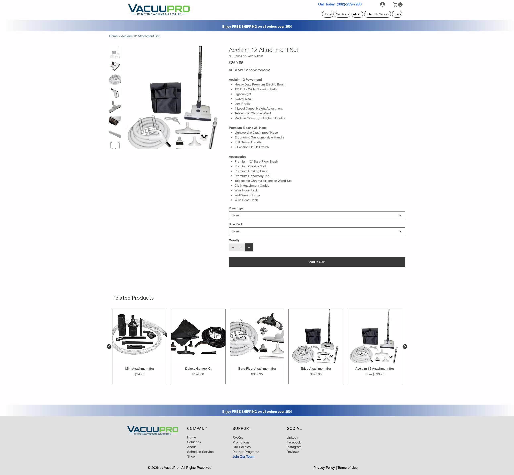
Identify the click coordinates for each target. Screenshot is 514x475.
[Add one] (249, 247)
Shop (191, 456)
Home (191, 437)
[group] (257, 346)
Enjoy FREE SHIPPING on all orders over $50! (257, 26)
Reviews (293, 452)
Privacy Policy (324, 468)
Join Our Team (243, 457)
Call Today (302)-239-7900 (340, 4)
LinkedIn (293, 437)
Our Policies (242, 447)
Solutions (194, 442)
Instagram (294, 447)
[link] (398, 4)
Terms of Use (348, 468)
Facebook (294, 442)
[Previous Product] (109, 346)
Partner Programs (246, 452)
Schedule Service (200, 452)
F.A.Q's (238, 437)
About (191, 447)
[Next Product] (405, 346)
